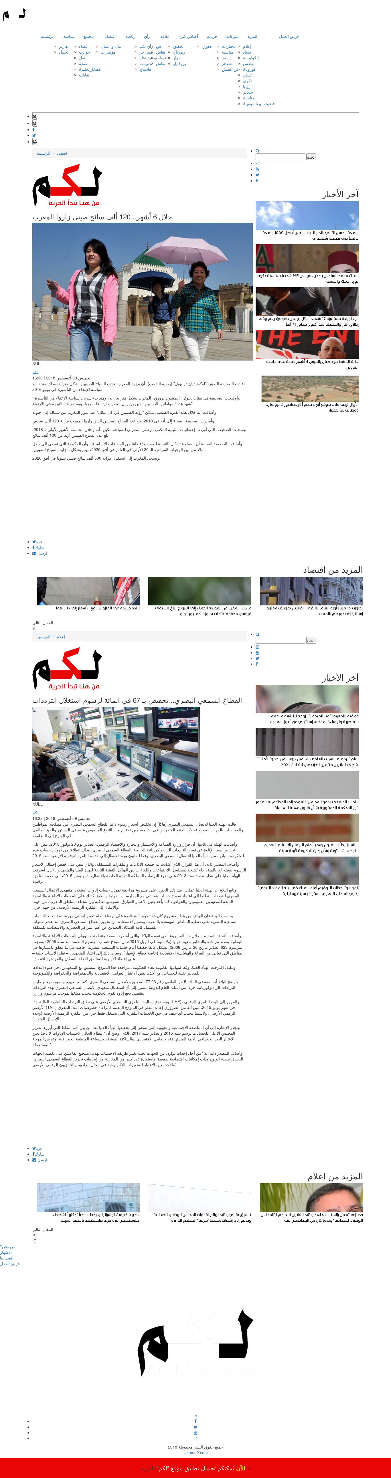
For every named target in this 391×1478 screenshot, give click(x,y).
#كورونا (249, 69)
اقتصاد (110, 36)
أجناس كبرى (187, 36)
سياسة (69, 36)
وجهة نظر (148, 57)
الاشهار (6, 1252)
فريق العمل (289, 36)
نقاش (160, 52)
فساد (247, 52)
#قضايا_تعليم (90, 69)
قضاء (83, 46)
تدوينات (146, 63)
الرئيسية (48, 36)
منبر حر (146, 52)
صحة (83, 63)
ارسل (41, 553)
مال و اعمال (111, 46)
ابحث (311, 157)
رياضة (130, 36)
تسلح (247, 75)
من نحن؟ (7, 1246)
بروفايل (179, 63)
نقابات (84, 75)
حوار (177, 57)
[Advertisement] (140, 499)
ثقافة (164, 36)
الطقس (249, 63)
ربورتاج (179, 52)
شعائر (227, 63)
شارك (40, 547)
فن (158, 46)
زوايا (246, 86)
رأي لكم (146, 46)
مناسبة (227, 52)
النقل (83, 57)
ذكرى (247, 80)
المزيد (252, 36)
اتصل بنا (6, 1258)
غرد (39, 541)
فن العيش (230, 69)
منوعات (232, 36)
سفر (226, 57)
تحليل (63, 52)
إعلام (247, 46)
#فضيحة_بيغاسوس (259, 103)
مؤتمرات (108, 52)
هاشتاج (145, 69)
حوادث (84, 52)
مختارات (229, 46)
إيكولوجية (251, 57)
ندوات (161, 57)
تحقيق (178, 46)
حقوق (207, 46)
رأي (147, 36)
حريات (212, 36)
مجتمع (88, 36)
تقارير (64, 46)
